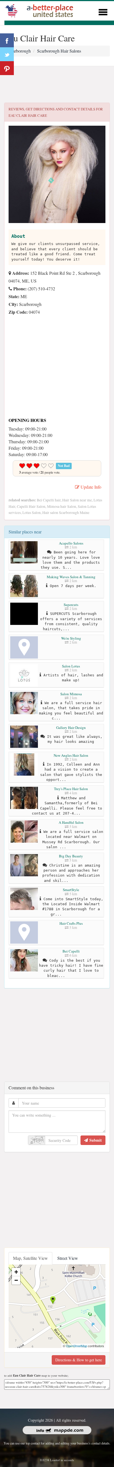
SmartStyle (71, 889)
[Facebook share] (7, 40)
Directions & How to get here (78, 1359)
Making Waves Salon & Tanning (71, 576)
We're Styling (71, 638)
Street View (67, 1258)
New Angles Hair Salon (71, 755)
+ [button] (16, 1271)
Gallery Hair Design (71, 727)
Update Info (90, 487)
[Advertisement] (57, 84)
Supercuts (71, 604)
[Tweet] (7, 54)
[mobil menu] (103, 11)
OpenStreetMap (76, 1346)
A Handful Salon (71, 822)
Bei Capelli (71, 951)
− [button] (16, 1280)
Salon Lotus (71, 666)
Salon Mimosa (71, 693)
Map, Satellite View (30, 1258)
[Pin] (7, 68)
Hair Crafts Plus (71, 923)
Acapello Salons (71, 543)
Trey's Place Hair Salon (71, 788)
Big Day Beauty (71, 856)
